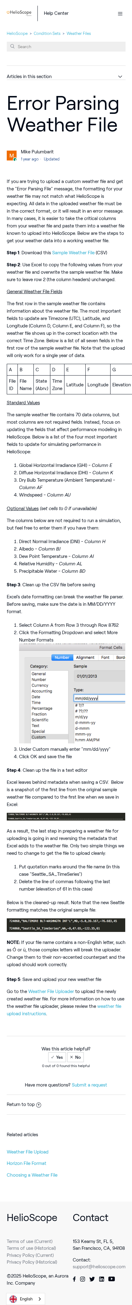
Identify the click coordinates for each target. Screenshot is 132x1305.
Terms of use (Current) (29, 1241)
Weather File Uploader (51, 991)
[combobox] (25, 1299)
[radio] (57, 1057)
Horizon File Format (26, 1163)
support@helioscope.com (99, 1266)
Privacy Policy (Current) (30, 1255)
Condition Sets (47, 33)
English (26, 1299)
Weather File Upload (28, 1151)
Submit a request (89, 1085)
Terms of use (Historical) (31, 1248)
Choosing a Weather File (32, 1175)
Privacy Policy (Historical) (32, 1262)
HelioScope (17, 33)
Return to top (21, 1104)
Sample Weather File (73, 252)
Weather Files (79, 33)
